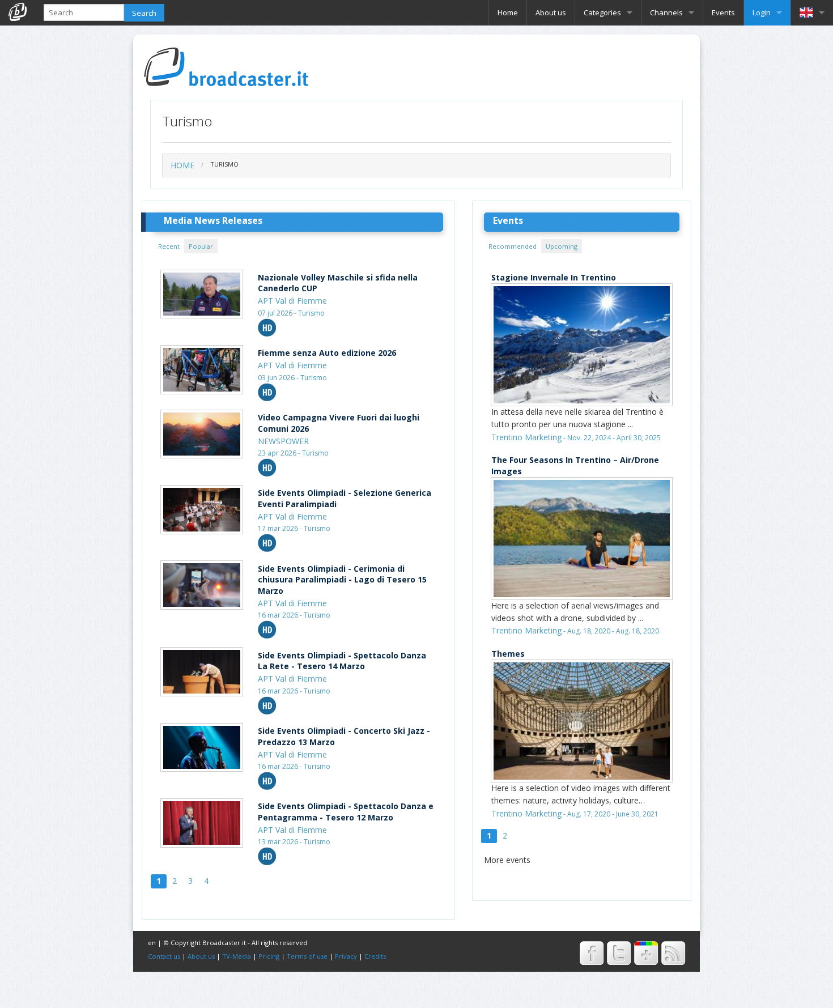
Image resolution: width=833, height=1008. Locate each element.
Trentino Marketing (526, 437)
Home (508, 12)
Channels (666, 12)
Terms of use (307, 956)
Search (144, 13)
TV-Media (236, 956)
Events (723, 12)
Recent (169, 246)
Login (762, 12)
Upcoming (561, 246)
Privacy (346, 956)
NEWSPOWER (283, 441)
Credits (375, 956)
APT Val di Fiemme (292, 300)
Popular (201, 246)
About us (551, 12)
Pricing (268, 956)
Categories (602, 12)
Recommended (512, 246)
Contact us (164, 956)
